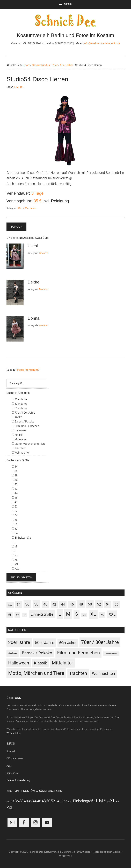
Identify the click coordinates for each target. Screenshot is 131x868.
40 (16, 484)
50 (16, 506)
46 (16, 497)
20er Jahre (20, 399)
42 (16, 488)
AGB (8, 766)
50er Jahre (20, 403)
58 (16, 524)
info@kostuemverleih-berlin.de (102, 43)
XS (16, 564)
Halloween (20, 430)
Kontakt (10, 751)
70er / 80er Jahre (27, 208)
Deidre (33, 282)
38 (16, 475)
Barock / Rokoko (24, 421)
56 (16, 520)
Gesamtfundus (111, 654)
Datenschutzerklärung (18, 780)
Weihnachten (22, 452)
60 (16, 528)
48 (16, 502)
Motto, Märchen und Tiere (29, 443)
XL (16, 559)
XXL (21, 87)
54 (16, 515)
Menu (68, 4)
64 (16, 533)
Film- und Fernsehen (26, 426)
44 (16, 493)
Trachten (43, 253)
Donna (33, 318)
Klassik (18, 434)
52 (16, 511)
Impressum (12, 773)
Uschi (33, 246)
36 (16, 471)
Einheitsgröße (22, 537)
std (16, 555)
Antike (18, 417)
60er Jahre (20, 408)
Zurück (16, 226)
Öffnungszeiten (14, 758)
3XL (16, 480)
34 (16, 466)
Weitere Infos (13, 733)
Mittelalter (20, 439)
